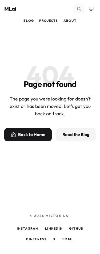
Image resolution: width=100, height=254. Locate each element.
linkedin (54, 228)
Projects (48, 21)
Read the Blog (75, 134)
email (68, 239)
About (70, 21)
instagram (28, 228)
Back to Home (31, 134)
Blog (28, 21)
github (76, 228)
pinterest (36, 239)
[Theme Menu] (91, 8)
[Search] (79, 8)
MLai (10, 8)
